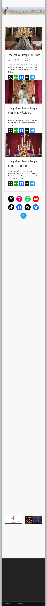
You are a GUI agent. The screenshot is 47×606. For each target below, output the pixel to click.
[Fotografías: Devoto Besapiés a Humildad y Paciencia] (23, 92)
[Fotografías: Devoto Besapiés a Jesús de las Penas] (23, 145)
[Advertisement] (23, 236)
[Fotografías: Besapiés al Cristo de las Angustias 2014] (23, 38)
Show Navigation (37, 20)
